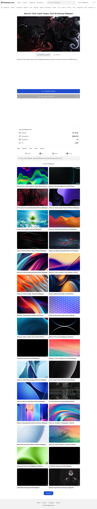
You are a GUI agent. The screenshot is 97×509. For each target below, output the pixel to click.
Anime (54, 7)
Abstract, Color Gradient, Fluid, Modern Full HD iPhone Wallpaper (63, 272)
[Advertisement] (89, 39)
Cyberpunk (80, 7)
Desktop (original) (45, 55)
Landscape (19, 7)
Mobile (58, 55)
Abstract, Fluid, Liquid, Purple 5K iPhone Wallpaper (64, 208)
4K (77, 139)
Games (41, 7)
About (38, 503)
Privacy (44, 503)
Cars (31, 7)
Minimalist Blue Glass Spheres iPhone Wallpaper (31, 444)
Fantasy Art (91, 7)
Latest (19, 2)
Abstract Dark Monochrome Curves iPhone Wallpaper (62, 380)
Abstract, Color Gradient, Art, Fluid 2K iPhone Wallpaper (62, 358)
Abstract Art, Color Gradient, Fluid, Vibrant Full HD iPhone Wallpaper (32, 186)
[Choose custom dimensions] (77, 96)
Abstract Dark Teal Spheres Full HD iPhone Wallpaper (61, 186)
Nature (13, 7)
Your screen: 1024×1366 (47, 96)
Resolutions (40, 2)
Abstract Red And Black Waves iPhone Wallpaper (31, 251)
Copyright (51, 503)
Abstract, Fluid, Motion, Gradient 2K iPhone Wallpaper (30, 315)
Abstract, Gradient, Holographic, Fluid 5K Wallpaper (61, 423)
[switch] (94, 3)
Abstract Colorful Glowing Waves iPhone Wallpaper (32, 272)
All (1, 7)
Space (63, 7)
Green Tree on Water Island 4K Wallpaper (29, 229)
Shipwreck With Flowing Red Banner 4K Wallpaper (64, 251)
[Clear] (73, 2)
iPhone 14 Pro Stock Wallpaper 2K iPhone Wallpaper (61, 337)
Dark (85, 7)
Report (58, 503)
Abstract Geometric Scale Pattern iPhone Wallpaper (61, 315)
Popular (25, 2)
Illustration (48, 7)
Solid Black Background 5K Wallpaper (28, 358)
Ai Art (59, 7)
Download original (50, 91)
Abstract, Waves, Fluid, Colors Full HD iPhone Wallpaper (30, 337)
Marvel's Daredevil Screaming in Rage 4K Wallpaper (61, 488)
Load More (48, 493)
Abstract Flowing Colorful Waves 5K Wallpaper (63, 229)
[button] (28, 154)
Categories (32, 2)
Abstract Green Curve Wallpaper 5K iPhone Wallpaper (30, 466)
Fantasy (69, 7)
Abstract (26, 7)
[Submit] (48, 2)
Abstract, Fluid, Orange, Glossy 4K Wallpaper (30, 294)
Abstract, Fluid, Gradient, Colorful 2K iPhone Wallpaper (62, 444)
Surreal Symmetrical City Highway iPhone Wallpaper (61, 401)
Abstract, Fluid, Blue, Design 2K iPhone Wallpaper (32, 380)
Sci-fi (74, 7)
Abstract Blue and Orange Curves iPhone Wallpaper (61, 294)
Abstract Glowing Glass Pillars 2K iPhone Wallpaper (32, 423)
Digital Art (6, 7)
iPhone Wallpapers (83, 2)
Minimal (36, 7)
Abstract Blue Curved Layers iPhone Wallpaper (31, 401)
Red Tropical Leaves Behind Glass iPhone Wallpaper (32, 208)
